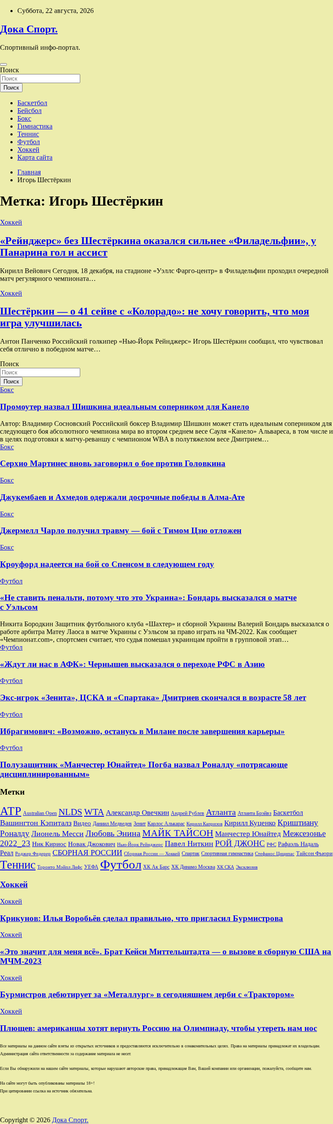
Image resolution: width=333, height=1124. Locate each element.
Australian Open (40, 813)
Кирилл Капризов (204, 823)
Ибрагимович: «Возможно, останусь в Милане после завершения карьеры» (142, 731)
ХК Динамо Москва (193, 867)
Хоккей (28, 149)
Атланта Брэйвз (254, 813)
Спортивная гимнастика (227, 854)
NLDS (70, 812)
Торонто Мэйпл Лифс (59, 867)
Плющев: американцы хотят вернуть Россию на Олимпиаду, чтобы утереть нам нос (158, 1028)
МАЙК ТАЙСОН (177, 833)
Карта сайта (34, 157)
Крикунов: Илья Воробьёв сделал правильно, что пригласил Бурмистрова (141, 918)
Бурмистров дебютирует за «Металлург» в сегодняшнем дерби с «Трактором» (147, 994)
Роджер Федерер (33, 853)
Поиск (9, 70)
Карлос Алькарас (166, 824)
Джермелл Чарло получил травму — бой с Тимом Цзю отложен (121, 530)
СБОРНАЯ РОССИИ (87, 852)
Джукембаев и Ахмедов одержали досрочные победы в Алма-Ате (122, 497)
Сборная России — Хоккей (152, 853)
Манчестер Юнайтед (248, 834)
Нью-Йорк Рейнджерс (140, 844)
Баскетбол (32, 102)
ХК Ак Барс (156, 867)
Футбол (28, 141)
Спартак (190, 854)
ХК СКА (225, 867)
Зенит (140, 824)
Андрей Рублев (187, 813)
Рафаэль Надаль (298, 844)
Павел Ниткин (189, 843)
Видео (82, 823)
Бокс (24, 118)
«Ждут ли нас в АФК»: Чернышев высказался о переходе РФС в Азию (132, 664)
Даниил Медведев (112, 824)
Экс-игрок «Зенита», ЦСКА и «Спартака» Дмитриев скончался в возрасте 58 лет (153, 697)
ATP (10, 811)
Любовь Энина (112, 833)
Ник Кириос (49, 844)
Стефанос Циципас (274, 853)
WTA (94, 812)
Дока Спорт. (29, 29)
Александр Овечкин (137, 812)
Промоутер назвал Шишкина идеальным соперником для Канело (124, 406)
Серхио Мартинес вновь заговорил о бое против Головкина (112, 463)
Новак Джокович (91, 844)
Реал (6, 853)
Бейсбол (29, 110)
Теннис (28, 134)
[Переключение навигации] (3, 64)
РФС (271, 844)
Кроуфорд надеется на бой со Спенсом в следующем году (107, 564)
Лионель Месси (57, 833)
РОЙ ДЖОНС (240, 843)
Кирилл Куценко (250, 823)
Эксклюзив (247, 867)
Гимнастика (34, 126)
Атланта (221, 812)
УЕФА (91, 867)
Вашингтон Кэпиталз (36, 822)
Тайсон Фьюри (314, 853)
